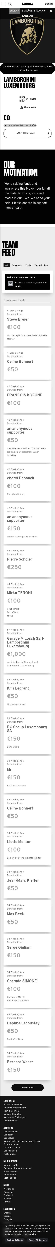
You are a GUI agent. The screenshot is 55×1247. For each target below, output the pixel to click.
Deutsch (27, 16)
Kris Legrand (18, 689)
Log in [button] (49, 4)
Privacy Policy (29, 1234)
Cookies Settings (14, 1240)
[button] (3, 4)
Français (40, 11)
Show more (27, 1088)
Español (27, 11)
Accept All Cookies (38, 1240)
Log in (18, 286)
